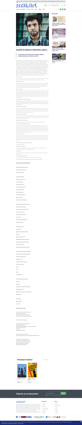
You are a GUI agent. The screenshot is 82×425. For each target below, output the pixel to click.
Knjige (56, 403)
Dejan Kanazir (30, 381)
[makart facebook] (54, 9)
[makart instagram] (56, 9)
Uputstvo (43, 411)
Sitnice (56, 411)
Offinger (56, 409)
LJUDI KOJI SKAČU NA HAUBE (31, 379)
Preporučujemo (57, 405)
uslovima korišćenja (57, 395)
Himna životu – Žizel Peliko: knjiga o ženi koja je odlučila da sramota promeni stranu (58, 36)
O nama (43, 403)
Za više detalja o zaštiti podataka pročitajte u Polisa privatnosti (12, 423)
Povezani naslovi (24, 359)
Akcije (56, 408)
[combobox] (47, 5)
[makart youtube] (58, 9)
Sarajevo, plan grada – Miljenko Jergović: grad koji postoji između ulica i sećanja (58, 24)
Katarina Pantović (20, 381)
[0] (65, 5)
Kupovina (44, 406)
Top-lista (56, 406)
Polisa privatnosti (45, 409)
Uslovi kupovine (45, 408)
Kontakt (43, 405)
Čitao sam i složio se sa (54, 395)
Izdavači (56, 412)
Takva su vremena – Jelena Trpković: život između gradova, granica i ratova (58, 49)
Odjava (43, 412)
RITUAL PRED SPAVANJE (21, 378)
